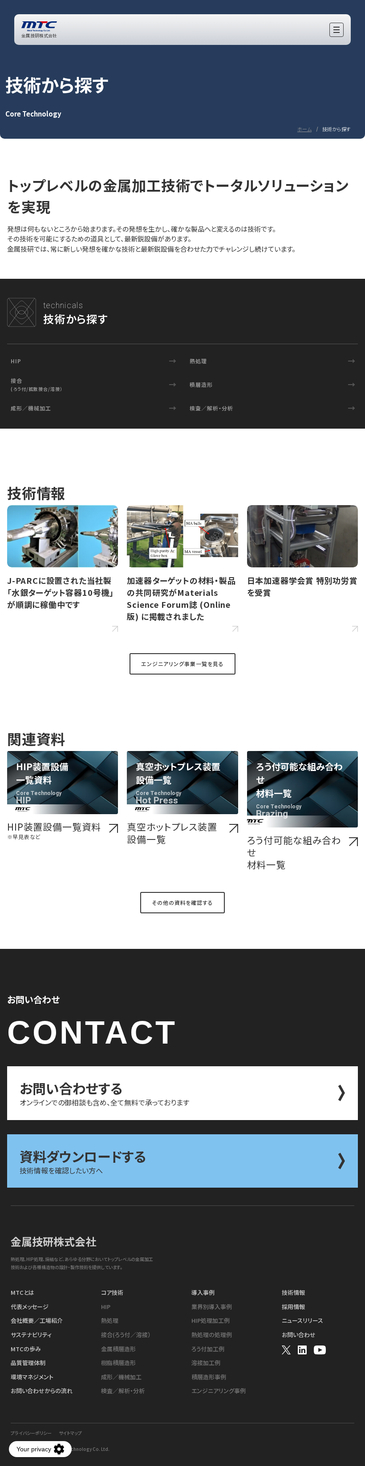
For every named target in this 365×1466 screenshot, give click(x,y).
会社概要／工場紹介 (37, 1320)
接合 (36, 384)
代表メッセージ (30, 1306)
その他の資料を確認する (183, 902)
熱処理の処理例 (211, 1334)
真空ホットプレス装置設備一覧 (172, 833)
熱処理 (198, 361)
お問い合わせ (299, 1334)
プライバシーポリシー (31, 1433)
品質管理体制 (28, 1362)
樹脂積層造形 (118, 1362)
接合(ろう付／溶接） (126, 1334)
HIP (16, 361)
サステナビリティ (31, 1334)
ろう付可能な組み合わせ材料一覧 (294, 852)
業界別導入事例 (211, 1306)
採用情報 (293, 1306)
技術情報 (293, 1292)
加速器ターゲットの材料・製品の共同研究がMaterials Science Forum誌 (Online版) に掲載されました (181, 598)
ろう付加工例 (207, 1349)
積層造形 (201, 384)
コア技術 (112, 1292)
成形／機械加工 (31, 408)
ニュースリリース (302, 1320)
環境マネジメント (32, 1377)
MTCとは (22, 1292)
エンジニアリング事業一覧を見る (182, 663)
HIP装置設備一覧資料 (54, 830)
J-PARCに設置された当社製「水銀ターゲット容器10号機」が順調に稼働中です (60, 592)
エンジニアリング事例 (218, 1390)
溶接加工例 (205, 1362)
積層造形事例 (208, 1377)
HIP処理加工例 (210, 1320)
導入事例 (203, 1292)
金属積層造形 (118, 1349)
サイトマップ (70, 1433)
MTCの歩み (26, 1349)
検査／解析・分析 (211, 408)
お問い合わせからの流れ (42, 1390)
